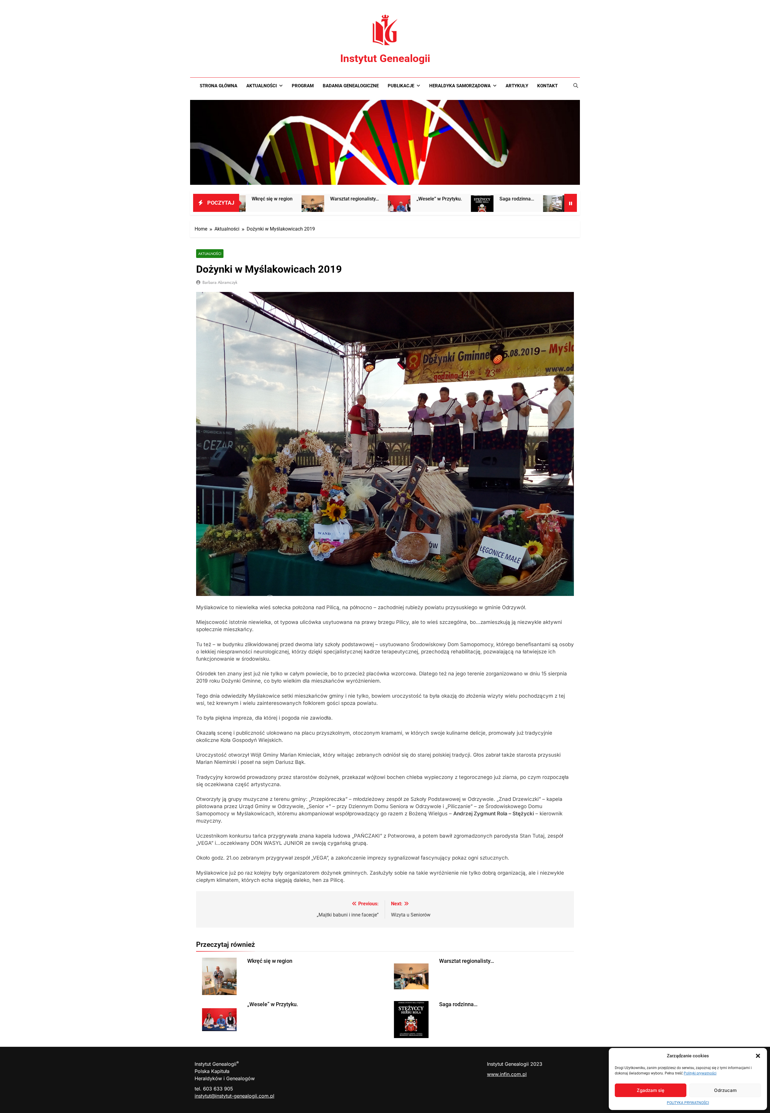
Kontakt (547, 85)
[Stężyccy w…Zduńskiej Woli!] (487, 206)
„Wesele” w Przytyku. (371, 199)
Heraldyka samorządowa (460, 85)
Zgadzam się (650, 1090)
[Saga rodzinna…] (414, 206)
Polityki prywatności (700, 1073)
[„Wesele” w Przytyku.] (331, 206)
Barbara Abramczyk (219, 282)
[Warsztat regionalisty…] (245, 206)
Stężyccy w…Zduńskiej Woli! (534, 199)
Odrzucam (725, 1090)
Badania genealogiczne (351, 85)
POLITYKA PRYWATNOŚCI (688, 1103)
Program (303, 85)
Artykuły (517, 85)
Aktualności (261, 85)
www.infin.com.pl (507, 1074)
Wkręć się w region (269, 961)
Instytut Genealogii (385, 58)
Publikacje (401, 85)
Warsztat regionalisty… (287, 199)
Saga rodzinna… (449, 199)
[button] (758, 1056)
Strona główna (218, 85)
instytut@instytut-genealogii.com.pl (234, 1096)
